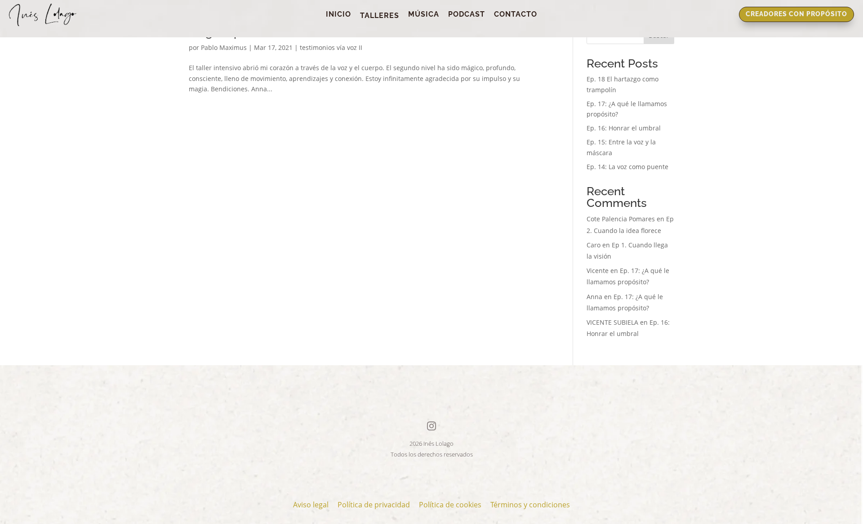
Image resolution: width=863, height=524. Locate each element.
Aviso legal (311, 505)
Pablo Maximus (224, 47)
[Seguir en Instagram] (431, 426)
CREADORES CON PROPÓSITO (796, 14)
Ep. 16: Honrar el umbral (624, 128)
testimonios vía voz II (331, 47)
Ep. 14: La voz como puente (627, 166)
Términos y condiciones (530, 505)
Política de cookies (450, 505)
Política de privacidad (374, 505)
